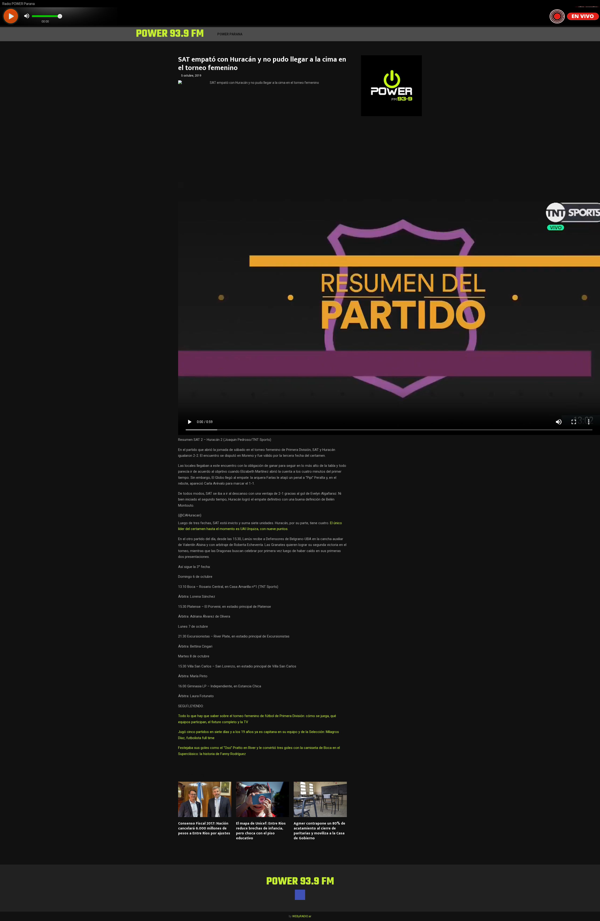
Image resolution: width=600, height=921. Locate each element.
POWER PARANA (229, 34)
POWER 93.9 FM (170, 34)
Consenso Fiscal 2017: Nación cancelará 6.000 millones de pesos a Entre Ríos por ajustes (204, 828)
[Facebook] (300, 895)
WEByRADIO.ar (301, 916)
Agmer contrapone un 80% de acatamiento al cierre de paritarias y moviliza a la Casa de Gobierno (319, 830)
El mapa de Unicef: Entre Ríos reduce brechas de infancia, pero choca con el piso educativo (261, 830)
